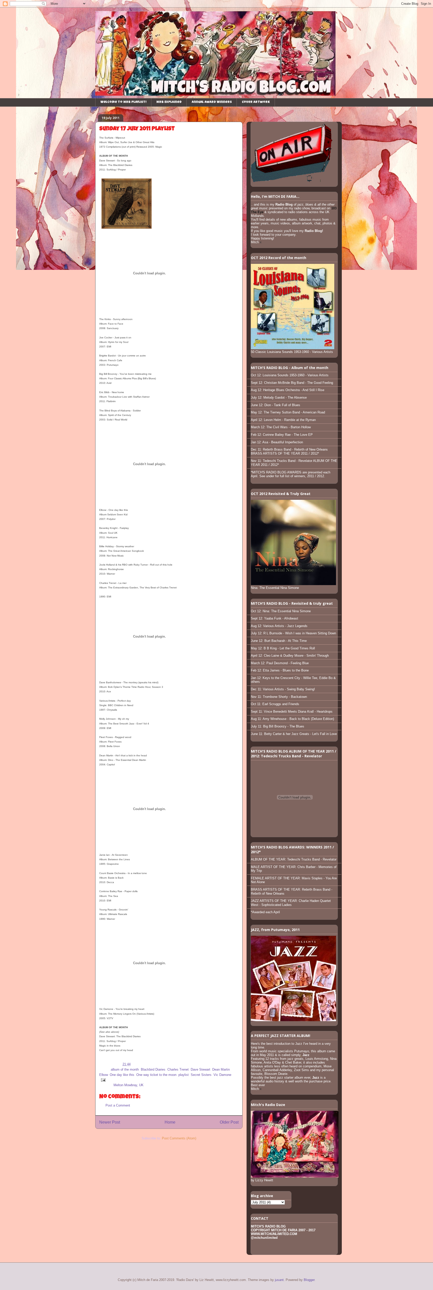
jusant (279, 1280)
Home (170, 1122)
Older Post (229, 1122)
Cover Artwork (256, 102)
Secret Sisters (201, 1075)
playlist (183, 1075)
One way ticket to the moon (156, 1075)
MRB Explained (169, 102)
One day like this (122, 1075)
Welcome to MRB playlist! (123, 102)
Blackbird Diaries (153, 1069)
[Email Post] (102, 1080)
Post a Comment (117, 1105)
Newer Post (109, 1122)
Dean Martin (221, 1069)
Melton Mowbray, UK (129, 1085)
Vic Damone (222, 1075)
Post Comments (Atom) (179, 1138)
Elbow (103, 1075)
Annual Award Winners (212, 102)
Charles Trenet (178, 1069)
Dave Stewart (200, 1069)
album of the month (125, 1069)
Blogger (309, 1280)
